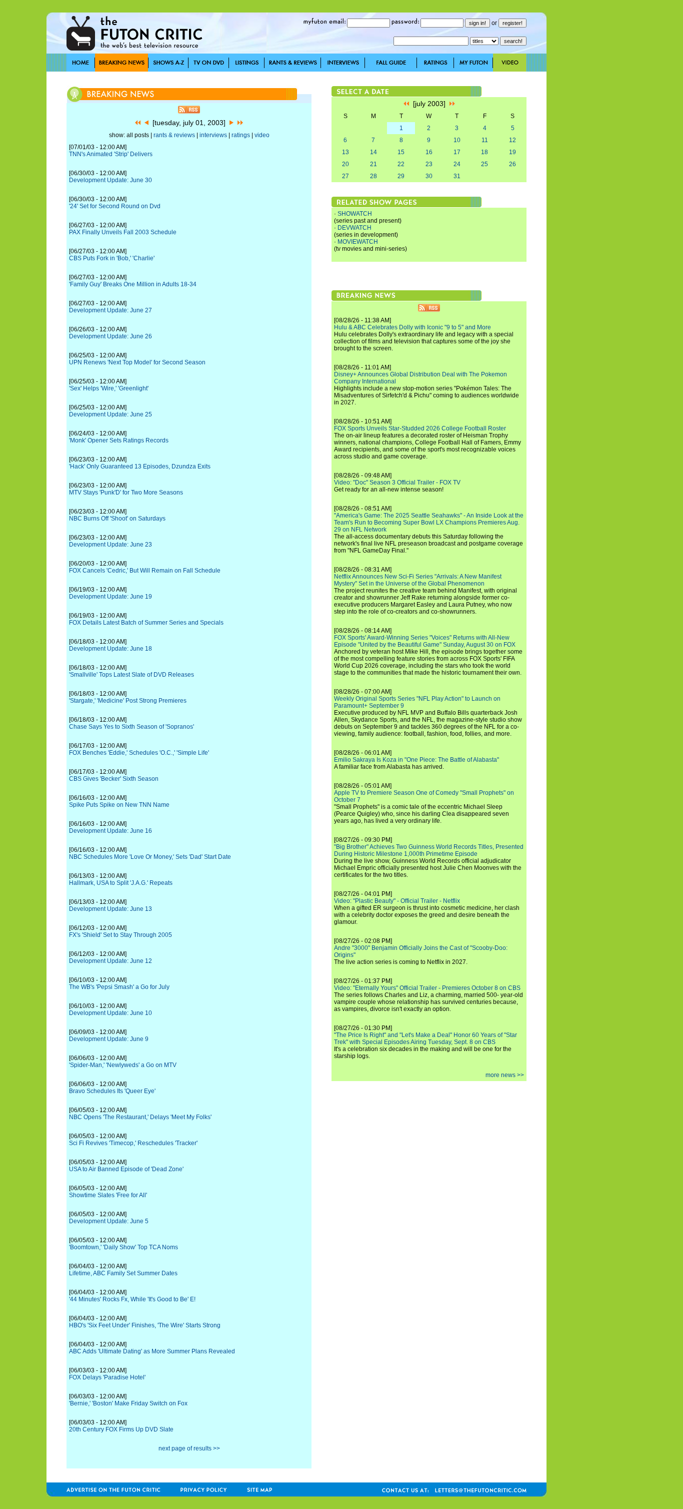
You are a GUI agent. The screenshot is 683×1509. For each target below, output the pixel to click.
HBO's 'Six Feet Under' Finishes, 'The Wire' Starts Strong (144, 1325)
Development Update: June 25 (110, 414)
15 (401, 152)
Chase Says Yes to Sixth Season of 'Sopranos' (131, 726)
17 (457, 152)
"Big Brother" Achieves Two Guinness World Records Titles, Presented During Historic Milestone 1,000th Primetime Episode (429, 850)
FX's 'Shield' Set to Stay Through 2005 (120, 934)
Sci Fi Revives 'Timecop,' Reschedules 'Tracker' (133, 1143)
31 (457, 176)
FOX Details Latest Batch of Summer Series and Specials (146, 622)
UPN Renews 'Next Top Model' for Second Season (137, 362)
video (262, 135)
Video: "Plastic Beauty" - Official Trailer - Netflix (397, 900)
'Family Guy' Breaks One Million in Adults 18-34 (132, 284)
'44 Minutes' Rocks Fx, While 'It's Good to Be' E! (132, 1299)
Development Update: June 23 (110, 544)
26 (512, 164)
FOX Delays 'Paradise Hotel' (107, 1377)
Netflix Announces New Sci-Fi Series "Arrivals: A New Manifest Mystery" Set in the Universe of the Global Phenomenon (418, 580)
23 (429, 164)
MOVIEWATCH (358, 241)
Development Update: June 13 (110, 908)
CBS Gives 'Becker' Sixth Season (113, 778)
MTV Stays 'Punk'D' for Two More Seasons (126, 492)
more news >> (505, 1075)
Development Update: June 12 (110, 960)
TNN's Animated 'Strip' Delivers (110, 154)
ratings (241, 135)
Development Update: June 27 (110, 310)
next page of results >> (189, 1448)
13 (345, 152)
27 (345, 176)
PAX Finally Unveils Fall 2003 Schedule (122, 232)
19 (512, 152)
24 (457, 164)
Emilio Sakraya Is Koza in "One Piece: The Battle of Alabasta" (416, 759)
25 (484, 164)
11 (485, 140)
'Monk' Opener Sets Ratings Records (118, 440)
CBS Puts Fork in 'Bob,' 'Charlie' (111, 258)
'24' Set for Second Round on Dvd (114, 206)
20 (345, 164)
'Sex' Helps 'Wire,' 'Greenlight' (108, 388)
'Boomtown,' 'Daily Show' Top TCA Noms (123, 1247)
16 (429, 152)
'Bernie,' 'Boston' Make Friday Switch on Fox (128, 1403)
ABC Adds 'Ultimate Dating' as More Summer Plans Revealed (152, 1351)
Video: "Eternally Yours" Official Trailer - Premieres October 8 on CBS (427, 987)
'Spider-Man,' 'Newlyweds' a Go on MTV (122, 1065)
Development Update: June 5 (108, 1221)
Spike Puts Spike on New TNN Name (119, 804)
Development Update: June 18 (110, 648)
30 (429, 176)
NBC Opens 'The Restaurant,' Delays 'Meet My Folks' (140, 1117)
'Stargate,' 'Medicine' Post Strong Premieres (127, 700)
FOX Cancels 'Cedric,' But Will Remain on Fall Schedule (144, 570)
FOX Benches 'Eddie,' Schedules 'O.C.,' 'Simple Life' (139, 752)
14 (373, 152)
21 (373, 164)
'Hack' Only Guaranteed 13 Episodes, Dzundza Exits (139, 466)
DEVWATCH (355, 227)
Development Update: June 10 (110, 1013)
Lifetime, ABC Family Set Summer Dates (123, 1273)
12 (512, 140)
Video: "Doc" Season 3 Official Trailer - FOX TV (397, 482)
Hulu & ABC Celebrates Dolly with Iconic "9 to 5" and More (412, 327)
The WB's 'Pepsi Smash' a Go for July (119, 986)
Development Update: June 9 (108, 1039)
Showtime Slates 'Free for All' (108, 1195)
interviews (213, 135)
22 (401, 164)
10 (457, 140)
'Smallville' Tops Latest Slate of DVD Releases (131, 674)
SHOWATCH (355, 213)
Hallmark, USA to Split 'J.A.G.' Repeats (120, 882)
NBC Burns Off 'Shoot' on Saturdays (117, 518)
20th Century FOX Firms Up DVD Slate (121, 1429)
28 (373, 176)
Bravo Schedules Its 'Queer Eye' (112, 1091)
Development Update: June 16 (110, 830)
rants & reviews (174, 135)
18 (484, 152)
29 (401, 176)
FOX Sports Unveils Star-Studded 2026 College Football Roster (420, 428)
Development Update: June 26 (110, 336)
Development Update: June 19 (110, 596)
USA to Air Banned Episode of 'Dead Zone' (126, 1169)
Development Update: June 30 (110, 180)
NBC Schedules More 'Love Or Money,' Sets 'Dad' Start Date (150, 856)
